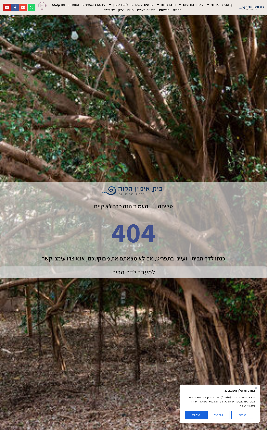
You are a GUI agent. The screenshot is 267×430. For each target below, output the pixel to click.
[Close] (256, 388)
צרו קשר (109, 10)
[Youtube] (7, 7)
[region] (220, 404)
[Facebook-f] (15, 7)
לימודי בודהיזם (193, 4)
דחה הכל (218, 415)
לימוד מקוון (120, 4)
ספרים (177, 10)
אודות (215, 4)
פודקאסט (58, 4)
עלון (121, 10)
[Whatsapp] (31, 7)
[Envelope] (23, 7)
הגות (130, 10)
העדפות (242, 415)
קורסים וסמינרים (142, 4)
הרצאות (164, 10)
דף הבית (228, 4)
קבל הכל (196, 415)
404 (133, 232)
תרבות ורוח (168, 4)
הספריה (73, 4)
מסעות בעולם (146, 10)
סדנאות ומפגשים (93, 4)
